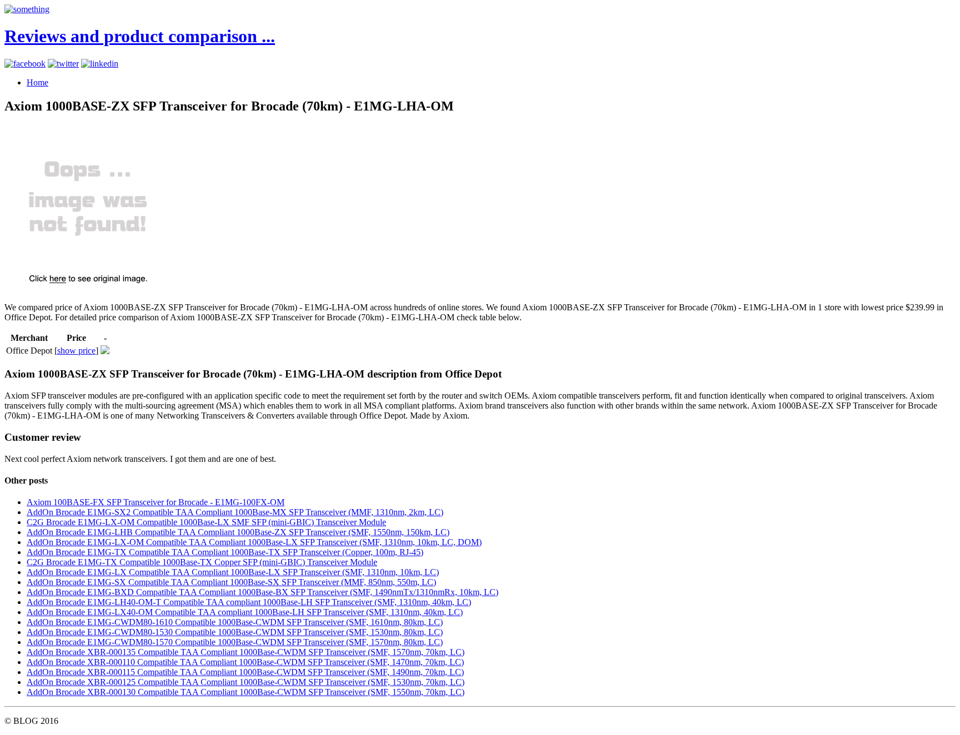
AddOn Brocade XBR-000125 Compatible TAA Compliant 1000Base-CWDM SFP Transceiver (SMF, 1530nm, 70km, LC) (245, 682)
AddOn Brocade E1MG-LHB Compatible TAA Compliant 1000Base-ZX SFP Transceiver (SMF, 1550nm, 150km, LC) (238, 532)
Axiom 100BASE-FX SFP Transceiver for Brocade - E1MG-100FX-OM (155, 502)
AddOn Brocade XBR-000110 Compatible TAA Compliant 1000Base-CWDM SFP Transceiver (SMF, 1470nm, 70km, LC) (245, 662)
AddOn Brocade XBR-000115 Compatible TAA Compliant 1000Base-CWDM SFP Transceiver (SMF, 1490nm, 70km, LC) (245, 672)
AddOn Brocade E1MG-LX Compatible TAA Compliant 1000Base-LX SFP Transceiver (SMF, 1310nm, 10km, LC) (233, 572)
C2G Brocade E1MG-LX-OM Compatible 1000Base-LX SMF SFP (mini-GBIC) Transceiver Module (206, 522)
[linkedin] (99, 63)
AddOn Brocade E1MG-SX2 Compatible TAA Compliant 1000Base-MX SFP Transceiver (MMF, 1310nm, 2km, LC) (235, 512)
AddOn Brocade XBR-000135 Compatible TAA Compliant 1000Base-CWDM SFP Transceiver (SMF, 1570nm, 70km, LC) (245, 652)
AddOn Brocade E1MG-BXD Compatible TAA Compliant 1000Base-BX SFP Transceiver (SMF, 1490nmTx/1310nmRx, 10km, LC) (262, 592)
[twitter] (63, 63)
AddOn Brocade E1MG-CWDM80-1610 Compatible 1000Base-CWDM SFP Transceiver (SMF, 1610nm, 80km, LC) (235, 622)
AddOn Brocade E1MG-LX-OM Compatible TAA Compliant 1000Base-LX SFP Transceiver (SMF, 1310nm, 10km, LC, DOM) (254, 542)
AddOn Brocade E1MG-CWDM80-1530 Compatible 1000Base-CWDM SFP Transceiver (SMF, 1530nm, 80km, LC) (235, 632)
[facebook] (25, 63)
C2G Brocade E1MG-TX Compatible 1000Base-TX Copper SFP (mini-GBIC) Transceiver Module (202, 562)
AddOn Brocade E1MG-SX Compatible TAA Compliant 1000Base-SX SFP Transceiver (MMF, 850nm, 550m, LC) (231, 582)
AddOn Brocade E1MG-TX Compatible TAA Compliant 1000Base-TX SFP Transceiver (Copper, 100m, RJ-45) (225, 552)
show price (76, 350)
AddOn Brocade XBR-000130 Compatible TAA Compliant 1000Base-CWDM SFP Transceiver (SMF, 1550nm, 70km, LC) (245, 692)
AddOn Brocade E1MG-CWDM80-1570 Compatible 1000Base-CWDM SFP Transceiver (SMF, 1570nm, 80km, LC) (235, 642)
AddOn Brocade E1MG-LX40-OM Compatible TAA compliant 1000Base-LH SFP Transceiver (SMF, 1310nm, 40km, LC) (245, 612)
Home (37, 82)
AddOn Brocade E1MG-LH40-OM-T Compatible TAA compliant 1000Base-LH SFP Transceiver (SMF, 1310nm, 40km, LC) (249, 602)
